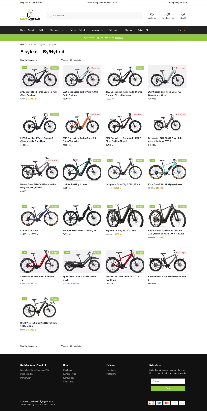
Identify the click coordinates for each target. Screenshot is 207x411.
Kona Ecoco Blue (29, 230)
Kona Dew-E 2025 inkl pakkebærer (165, 184)
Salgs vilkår (68, 381)
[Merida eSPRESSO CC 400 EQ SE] (82, 215)
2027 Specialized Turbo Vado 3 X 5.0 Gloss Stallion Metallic (123, 140)
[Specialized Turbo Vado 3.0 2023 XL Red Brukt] (125, 261)
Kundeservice (168, 18)
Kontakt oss (68, 378)
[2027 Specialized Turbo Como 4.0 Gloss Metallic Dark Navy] (39, 122)
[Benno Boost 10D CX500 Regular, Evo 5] (167, 261)
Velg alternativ (39, 108)
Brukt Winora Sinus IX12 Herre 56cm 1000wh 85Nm (38, 324)
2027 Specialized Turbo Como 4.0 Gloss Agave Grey (164, 93)
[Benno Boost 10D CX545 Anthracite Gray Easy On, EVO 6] (39, 169)
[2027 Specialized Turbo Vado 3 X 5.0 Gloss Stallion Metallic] (125, 122)
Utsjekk (183, 18)
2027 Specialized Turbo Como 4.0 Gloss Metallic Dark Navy (36, 140)
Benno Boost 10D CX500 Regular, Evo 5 (167, 278)
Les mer (167, 154)
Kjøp (124, 197)
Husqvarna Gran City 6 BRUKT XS (123, 184)
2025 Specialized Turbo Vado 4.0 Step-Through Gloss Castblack (124, 93)
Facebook (111, 370)
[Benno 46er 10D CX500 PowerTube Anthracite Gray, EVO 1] (167, 122)
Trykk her (119, 37)
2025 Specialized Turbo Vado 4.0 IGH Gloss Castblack (38, 93)
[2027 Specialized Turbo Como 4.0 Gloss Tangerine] (82, 122)
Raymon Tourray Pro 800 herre (121, 230)
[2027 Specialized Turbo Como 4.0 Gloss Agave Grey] (167, 76)
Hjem (22, 44)
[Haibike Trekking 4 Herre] (82, 169)
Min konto (152, 18)
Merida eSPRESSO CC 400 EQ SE (80, 230)
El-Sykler (32, 44)
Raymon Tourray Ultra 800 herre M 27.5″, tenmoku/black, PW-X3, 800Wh (166, 232)
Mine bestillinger (27, 374)
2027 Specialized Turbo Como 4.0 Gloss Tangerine (79, 140)
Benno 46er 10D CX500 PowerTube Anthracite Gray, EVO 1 (165, 140)
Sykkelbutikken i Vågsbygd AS (34, 370)
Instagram (111, 374)
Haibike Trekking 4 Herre (75, 184)
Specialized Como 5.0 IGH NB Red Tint (37, 278)
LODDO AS (49, 404)
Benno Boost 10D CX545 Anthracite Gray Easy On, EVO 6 (38, 186)
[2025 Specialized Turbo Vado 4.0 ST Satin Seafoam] (82, 76)
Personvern (25, 378)
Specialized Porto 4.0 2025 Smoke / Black (80, 278)
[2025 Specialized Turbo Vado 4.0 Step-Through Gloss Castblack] (125, 76)
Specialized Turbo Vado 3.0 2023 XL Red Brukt (123, 278)
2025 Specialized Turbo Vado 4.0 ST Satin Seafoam (80, 93)
